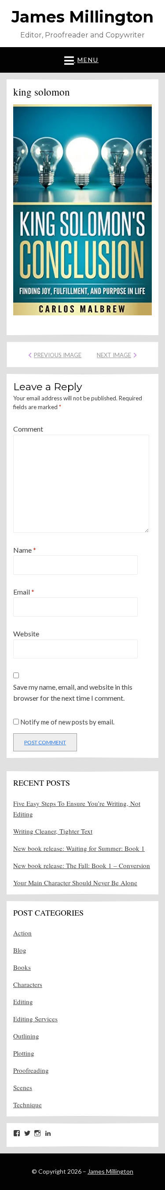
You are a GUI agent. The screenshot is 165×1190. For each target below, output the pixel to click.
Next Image (114, 354)
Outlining (26, 1035)
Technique (27, 1104)
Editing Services (35, 1018)
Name (24, 550)
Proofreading (31, 1070)
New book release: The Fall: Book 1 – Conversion (81, 865)
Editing (23, 1001)
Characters (27, 984)
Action (22, 932)
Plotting (23, 1053)
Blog (19, 950)
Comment (28, 429)
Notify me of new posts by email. (67, 722)
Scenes (22, 1087)
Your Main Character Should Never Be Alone (75, 882)
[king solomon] (82, 208)
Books (22, 967)
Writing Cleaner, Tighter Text (52, 831)
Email (23, 592)
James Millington (82, 16)
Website (26, 633)
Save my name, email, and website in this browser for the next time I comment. (72, 692)
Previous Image (57, 354)
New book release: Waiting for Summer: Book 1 (79, 848)
